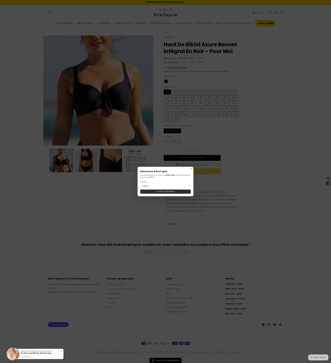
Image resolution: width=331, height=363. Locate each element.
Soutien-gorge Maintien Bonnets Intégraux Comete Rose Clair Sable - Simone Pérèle (37, 353)
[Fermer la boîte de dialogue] (191, 168)
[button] (165, 186)
